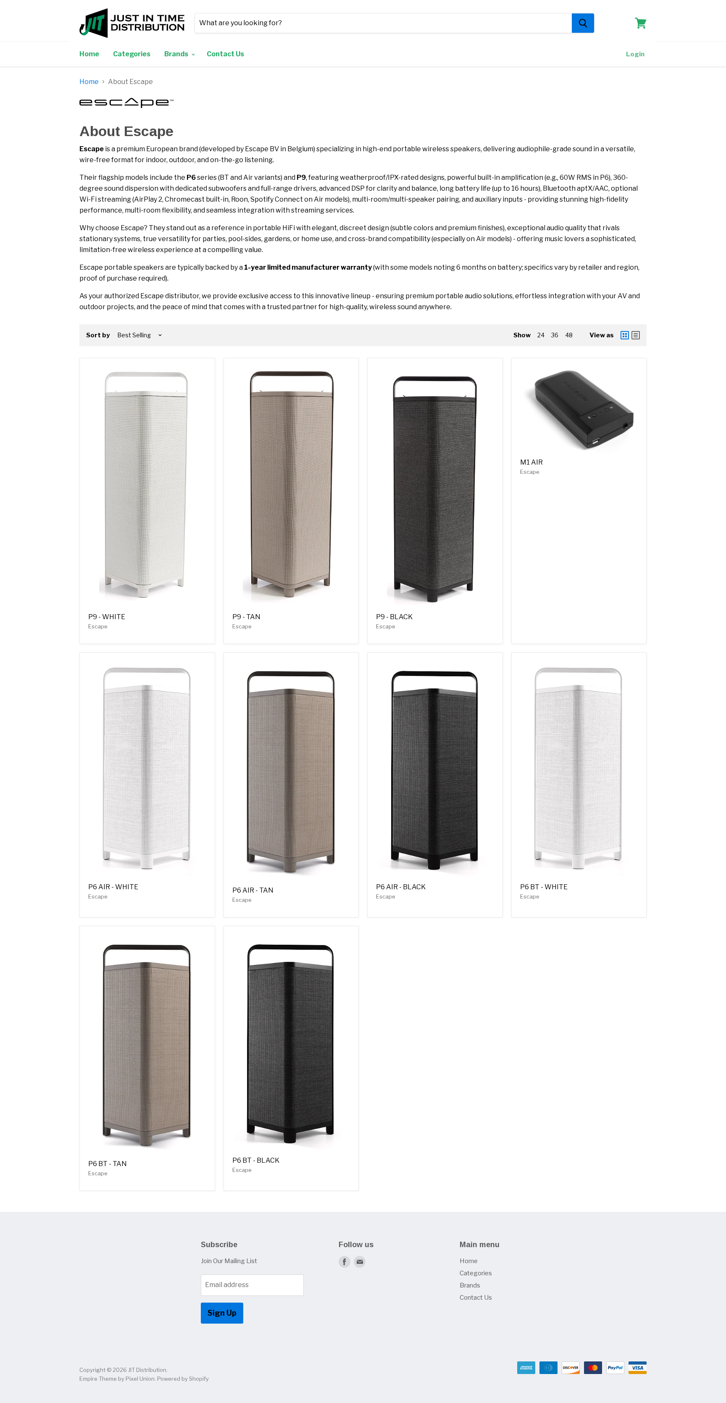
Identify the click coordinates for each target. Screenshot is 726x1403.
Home (89, 54)
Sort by (98, 335)
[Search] (583, 23)
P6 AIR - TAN (253, 890)
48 (569, 335)
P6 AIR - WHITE (113, 887)
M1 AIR (531, 462)
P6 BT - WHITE (544, 887)
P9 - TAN (246, 617)
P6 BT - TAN (107, 1164)
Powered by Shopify (183, 1378)
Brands (176, 54)
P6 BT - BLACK (255, 1160)
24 (540, 335)
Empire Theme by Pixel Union (117, 1378)
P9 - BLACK (394, 617)
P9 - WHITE (106, 617)
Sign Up (222, 1312)
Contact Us (225, 54)
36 (554, 335)
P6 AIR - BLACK (401, 887)
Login (635, 54)
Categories (131, 54)
